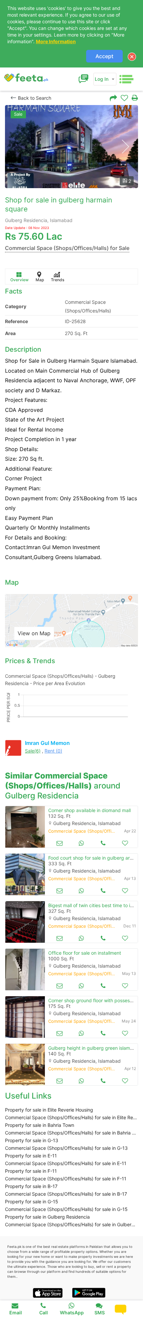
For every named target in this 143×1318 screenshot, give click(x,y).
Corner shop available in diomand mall (89, 810)
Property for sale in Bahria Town (39, 1125)
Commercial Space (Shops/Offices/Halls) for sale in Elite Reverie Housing (71, 1117)
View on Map (34, 633)
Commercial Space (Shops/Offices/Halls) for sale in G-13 (66, 1148)
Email (15, 1312)
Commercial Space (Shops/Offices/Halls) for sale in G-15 (66, 1209)
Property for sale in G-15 (31, 1201)
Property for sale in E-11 (31, 1155)
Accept (104, 56)
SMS (99, 1312)
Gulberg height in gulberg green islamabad (94, 1048)
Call (43, 1312)
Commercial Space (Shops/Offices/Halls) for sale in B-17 (66, 1194)
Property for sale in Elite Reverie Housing (49, 1110)
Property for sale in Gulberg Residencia (47, 1217)
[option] (71, 146)
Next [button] (125, 146)
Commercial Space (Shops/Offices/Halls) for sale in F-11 (65, 1178)
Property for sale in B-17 (31, 1186)
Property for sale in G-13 (31, 1140)
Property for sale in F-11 (31, 1171)
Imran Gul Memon (47, 743)
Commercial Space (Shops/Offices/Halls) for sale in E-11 (65, 1163)
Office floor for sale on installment (84, 953)
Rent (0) (53, 751)
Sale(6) (33, 751)
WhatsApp (72, 1312)
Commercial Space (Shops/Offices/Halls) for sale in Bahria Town (71, 1133)
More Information (56, 41)
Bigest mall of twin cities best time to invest (95, 905)
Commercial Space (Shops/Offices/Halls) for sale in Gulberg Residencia (71, 1224)
